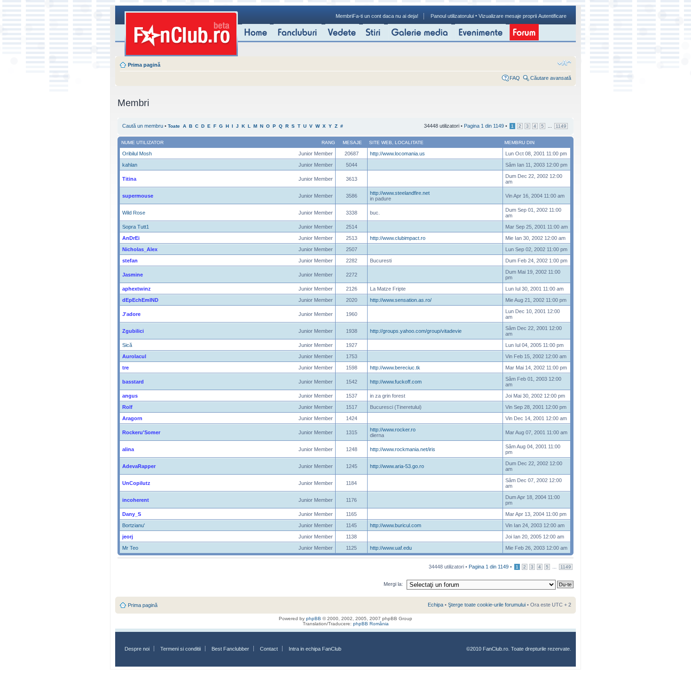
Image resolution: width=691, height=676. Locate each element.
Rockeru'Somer (141, 432)
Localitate (409, 142)
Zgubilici (133, 331)
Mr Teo (130, 548)
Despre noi (137, 649)
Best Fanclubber (230, 649)
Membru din (519, 142)
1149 (561, 126)
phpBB (313, 618)
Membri (344, 16)
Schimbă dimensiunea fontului (564, 63)
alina (128, 449)
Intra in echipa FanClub (315, 649)
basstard (133, 381)
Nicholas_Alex (139, 249)
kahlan (129, 165)
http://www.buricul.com (395, 525)
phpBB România (371, 623)
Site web (380, 142)
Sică (127, 345)
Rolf (127, 407)
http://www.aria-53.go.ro (397, 466)
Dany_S (131, 514)
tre (125, 367)
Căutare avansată (550, 78)
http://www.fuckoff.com (396, 381)
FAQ (515, 78)
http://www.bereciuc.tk (395, 367)
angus (130, 396)
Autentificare (552, 16)
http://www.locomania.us (397, 153)
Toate (174, 126)
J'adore (131, 314)
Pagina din (484, 126)
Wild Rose (133, 212)
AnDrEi (131, 238)
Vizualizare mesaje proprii (508, 16)
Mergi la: (393, 584)
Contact (269, 649)
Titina (129, 179)
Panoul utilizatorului (452, 16)
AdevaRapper (139, 466)
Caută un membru (142, 126)
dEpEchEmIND (140, 300)
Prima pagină (144, 65)
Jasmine (132, 274)
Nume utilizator (142, 142)
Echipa (435, 604)
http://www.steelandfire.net (400, 193)
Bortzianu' (133, 525)
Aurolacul (134, 356)
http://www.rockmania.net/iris (402, 449)
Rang (328, 142)
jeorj (127, 536)
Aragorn (132, 418)
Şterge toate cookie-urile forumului (487, 604)
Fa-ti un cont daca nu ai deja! (385, 16)
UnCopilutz (136, 483)
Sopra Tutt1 (135, 227)
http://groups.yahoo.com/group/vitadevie (416, 331)
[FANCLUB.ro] (181, 33)
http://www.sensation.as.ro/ (401, 300)
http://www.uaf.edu (391, 548)
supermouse (137, 196)
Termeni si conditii (180, 649)
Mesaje (352, 142)
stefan (130, 260)
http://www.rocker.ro (393, 429)
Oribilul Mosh (137, 153)
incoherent (135, 500)
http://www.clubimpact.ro (397, 238)
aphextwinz (136, 289)
